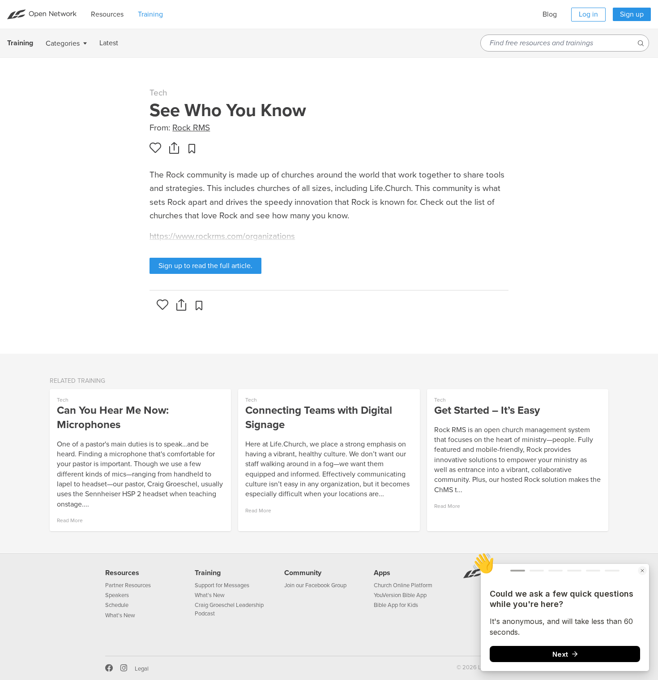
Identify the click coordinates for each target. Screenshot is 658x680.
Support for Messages (222, 585)
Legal (142, 668)
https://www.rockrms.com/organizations (222, 236)
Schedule (116, 605)
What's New (120, 615)
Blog (550, 14)
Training (208, 572)
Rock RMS (191, 128)
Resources (122, 572)
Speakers (117, 595)
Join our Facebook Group (315, 585)
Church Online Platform (403, 585)
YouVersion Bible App (400, 595)
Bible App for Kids (396, 605)
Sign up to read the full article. (205, 265)
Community (302, 572)
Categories (63, 43)
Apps (382, 572)
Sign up (632, 14)
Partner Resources (128, 585)
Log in (588, 14)
